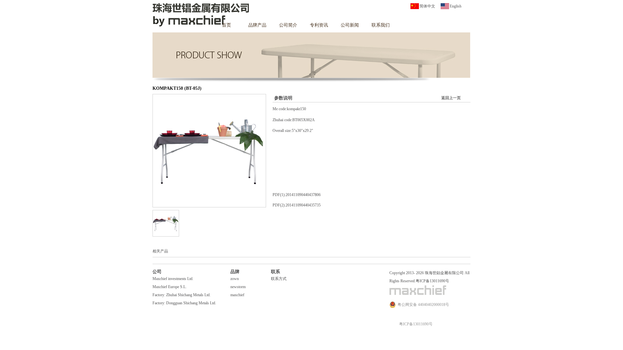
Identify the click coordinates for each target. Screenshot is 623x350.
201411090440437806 (303, 194)
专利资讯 (319, 25)
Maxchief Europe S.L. (170, 287)
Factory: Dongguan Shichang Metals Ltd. (184, 303)
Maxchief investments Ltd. (173, 278)
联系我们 (381, 25)
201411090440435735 (303, 205)
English (455, 6)
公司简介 (288, 25)
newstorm (238, 287)
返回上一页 (451, 98)
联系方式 (279, 278)
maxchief (237, 295)
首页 (226, 25)
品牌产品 (257, 25)
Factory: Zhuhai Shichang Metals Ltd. (182, 295)
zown (234, 278)
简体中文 (427, 6)
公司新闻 (350, 25)
